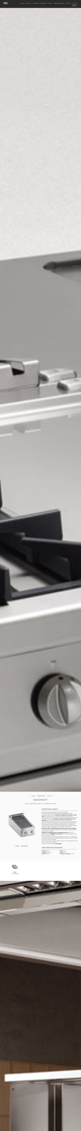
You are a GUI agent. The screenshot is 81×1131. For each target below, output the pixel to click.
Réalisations (36, 3)
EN (76, 3)
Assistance (43, 3)
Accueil (33, 795)
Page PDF (25, 846)
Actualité (49, 3)
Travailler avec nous (59, 3)
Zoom (17, 846)
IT (74, 3)
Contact (68, 3)
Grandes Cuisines (41, 795)
